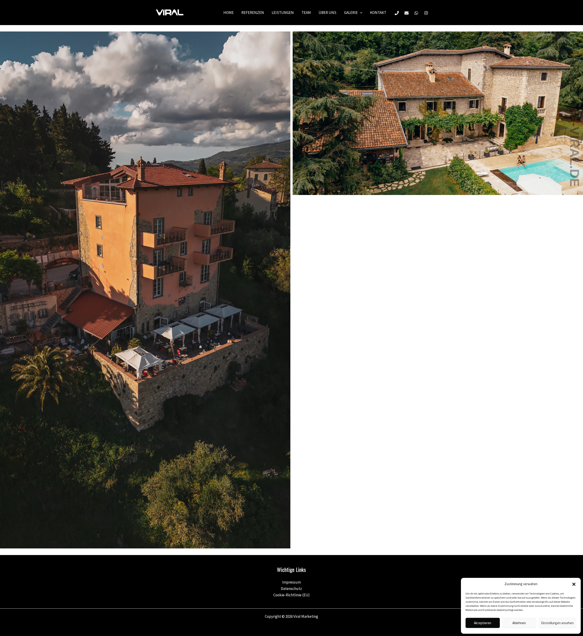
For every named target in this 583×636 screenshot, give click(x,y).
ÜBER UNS (327, 12)
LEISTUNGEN (283, 12)
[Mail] (406, 13)
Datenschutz (291, 588)
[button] (574, 584)
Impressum (291, 582)
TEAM (306, 12)
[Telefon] (397, 13)
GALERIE (351, 12)
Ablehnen (519, 623)
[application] (360, 13)
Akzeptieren (482, 623)
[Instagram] (426, 13)
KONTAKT (378, 12)
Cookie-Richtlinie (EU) (291, 594)
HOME (228, 12)
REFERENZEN (252, 12)
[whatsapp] (416, 13)
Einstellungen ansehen (557, 623)
